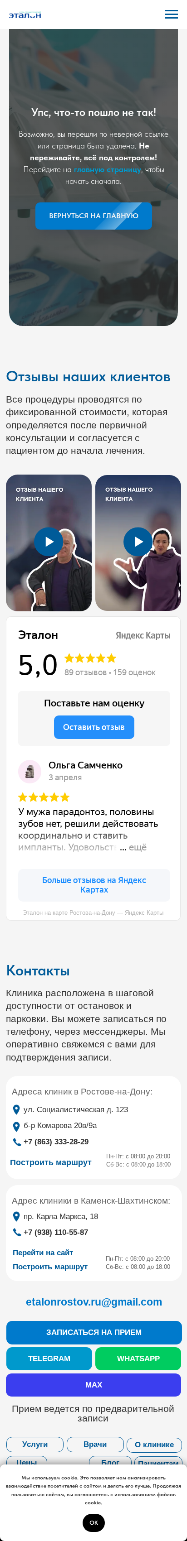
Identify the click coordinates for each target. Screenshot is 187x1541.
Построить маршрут (50, 1267)
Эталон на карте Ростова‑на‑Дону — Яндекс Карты (93, 912)
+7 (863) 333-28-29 (56, 1142)
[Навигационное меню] (171, 14)
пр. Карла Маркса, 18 (61, 1216)
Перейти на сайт (43, 1252)
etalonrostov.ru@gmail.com (94, 1302)
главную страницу (107, 169)
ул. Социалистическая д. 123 (76, 1109)
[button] (94, 1332)
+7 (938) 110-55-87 (56, 1232)
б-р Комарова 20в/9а (60, 1125)
